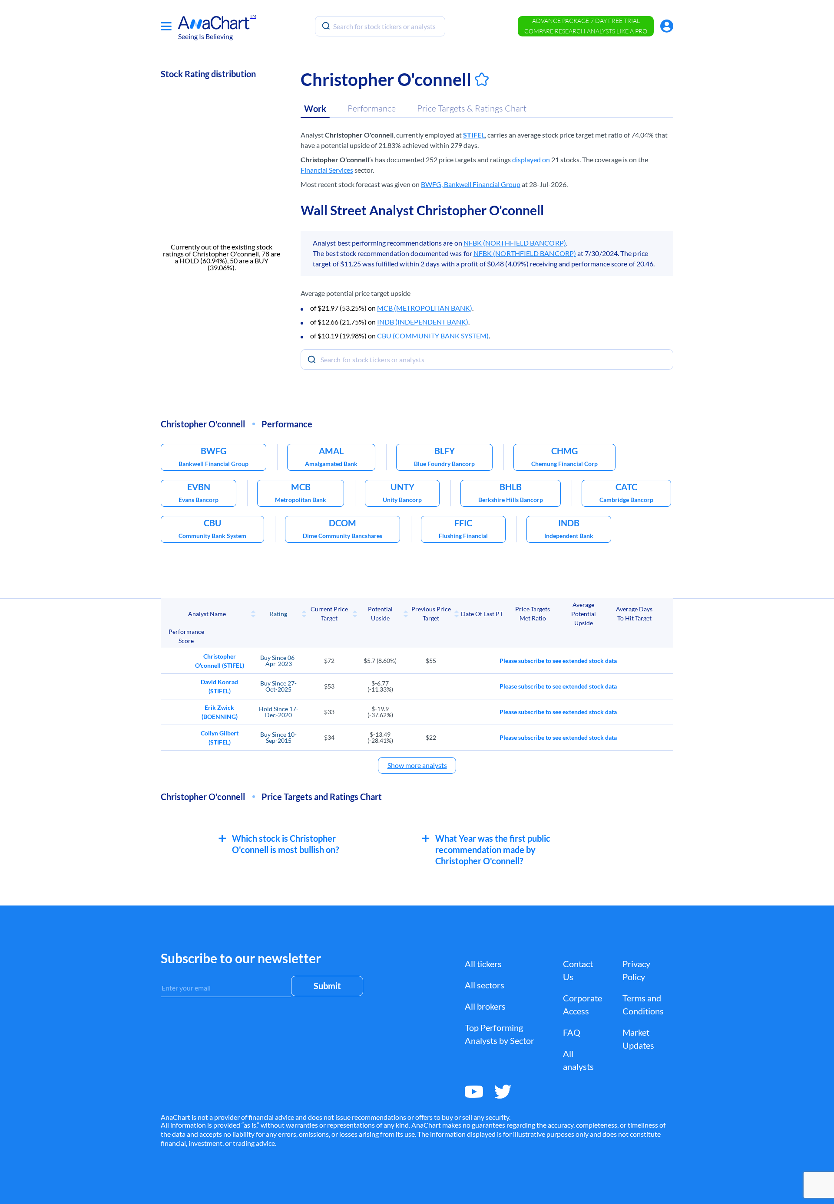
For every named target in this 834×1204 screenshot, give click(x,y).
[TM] (214, 23)
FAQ (571, 1032)
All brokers (485, 1006)
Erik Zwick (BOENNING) (220, 712)
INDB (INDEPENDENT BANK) (422, 322)
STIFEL (474, 135)
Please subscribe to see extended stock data (558, 660)
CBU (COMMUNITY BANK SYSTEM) (433, 335)
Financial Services (327, 170)
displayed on (531, 159)
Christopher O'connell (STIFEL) (219, 661)
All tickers (483, 963)
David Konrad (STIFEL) (219, 686)
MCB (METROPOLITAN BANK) (424, 308)
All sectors (484, 985)
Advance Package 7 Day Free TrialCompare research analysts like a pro (585, 26)
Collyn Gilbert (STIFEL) (219, 737)
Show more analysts (417, 765)
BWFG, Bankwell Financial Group (470, 184)
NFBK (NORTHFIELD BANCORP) (514, 243)
